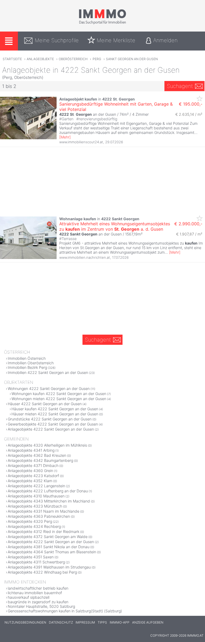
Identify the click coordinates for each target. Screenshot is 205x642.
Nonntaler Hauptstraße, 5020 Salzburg (41, 606)
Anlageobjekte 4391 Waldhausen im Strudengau (49, 567)
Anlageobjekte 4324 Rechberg (34, 526)
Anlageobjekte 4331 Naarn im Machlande (43, 511)
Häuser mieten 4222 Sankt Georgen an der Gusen (54, 414)
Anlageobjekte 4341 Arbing (31, 450)
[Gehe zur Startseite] (102, 23)
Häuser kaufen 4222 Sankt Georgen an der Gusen (54, 409)
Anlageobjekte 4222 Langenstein (36, 486)
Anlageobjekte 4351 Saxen (31, 557)
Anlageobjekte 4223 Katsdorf (33, 475)
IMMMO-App (119, 622)
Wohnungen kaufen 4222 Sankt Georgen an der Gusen (58, 393)
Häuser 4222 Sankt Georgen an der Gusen (45, 403)
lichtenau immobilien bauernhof (35, 592)
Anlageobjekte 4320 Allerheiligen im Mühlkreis (47, 445)
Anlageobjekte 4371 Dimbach (33, 465)
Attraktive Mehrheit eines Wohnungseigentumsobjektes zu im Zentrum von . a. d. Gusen (114, 226)
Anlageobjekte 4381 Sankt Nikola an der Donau (48, 546)
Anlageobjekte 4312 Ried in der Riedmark (43, 531)
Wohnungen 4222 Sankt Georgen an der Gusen (49, 388)
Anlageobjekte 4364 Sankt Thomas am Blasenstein (52, 552)
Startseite (12, 59)
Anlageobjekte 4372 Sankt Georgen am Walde (48, 536)
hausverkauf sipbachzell (28, 597)
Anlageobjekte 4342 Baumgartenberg (40, 460)
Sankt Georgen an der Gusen (132, 59)
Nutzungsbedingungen (25, 622)
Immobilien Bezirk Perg (27, 367)
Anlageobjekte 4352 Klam (30, 480)
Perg (97, 59)
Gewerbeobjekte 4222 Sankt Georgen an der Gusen (53, 424)
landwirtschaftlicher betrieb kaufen (38, 588)
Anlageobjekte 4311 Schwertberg (36, 562)
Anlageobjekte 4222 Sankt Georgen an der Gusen (51, 429)
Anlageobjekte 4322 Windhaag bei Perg (42, 572)
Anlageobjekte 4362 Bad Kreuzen (37, 455)
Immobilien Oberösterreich (31, 363)
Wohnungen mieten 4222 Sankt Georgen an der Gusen (58, 398)
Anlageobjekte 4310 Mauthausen (36, 496)
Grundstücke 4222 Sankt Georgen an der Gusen (50, 419)
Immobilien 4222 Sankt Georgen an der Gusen (48, 372)
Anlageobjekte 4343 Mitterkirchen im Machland (49, 501)
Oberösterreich (73, 59)
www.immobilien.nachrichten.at (84, 257)
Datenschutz (61, 622)
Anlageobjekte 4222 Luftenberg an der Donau (48, 491)
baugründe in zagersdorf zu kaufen (38, 602)
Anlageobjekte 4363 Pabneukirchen (39, 516)
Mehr (65, 137)
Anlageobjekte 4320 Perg (30, 521)
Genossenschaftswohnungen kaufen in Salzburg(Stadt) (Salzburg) (65, 611)
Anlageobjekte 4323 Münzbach (35, 506)
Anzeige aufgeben (147, 622)
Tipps (102, 622)
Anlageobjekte (40, 59)
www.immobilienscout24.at (81, 142)
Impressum (85, 622)
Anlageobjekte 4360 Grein (30, 470)
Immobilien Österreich (27, 358)
